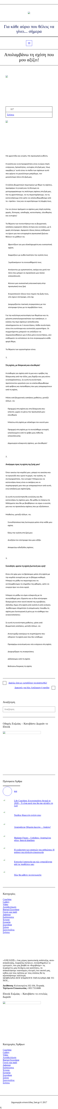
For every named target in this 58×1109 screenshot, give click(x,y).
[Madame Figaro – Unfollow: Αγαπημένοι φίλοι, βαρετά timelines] (7, 839)
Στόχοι (6, 927)
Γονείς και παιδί (10, 912)
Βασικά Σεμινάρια (11, 909)
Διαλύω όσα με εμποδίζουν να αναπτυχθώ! (27, 683)
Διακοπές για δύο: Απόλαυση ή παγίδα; (32, 687)
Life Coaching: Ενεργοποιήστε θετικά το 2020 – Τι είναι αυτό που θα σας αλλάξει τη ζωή (33, 803)
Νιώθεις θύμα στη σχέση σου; (27, 815)
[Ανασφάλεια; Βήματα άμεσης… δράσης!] (7, 827)
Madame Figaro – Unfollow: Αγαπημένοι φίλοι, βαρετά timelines (32, 839)
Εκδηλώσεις (8, 917)
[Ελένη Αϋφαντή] (29, 12)
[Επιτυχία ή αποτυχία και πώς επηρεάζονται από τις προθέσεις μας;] (7, 862)
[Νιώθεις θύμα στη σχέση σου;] (7, 815)
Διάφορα (7, 914)
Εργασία (6, 922)
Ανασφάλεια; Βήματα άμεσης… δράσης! (32, 827)
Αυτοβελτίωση (9, 907)
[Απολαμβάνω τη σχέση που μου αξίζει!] (29, 90)
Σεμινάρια (7, 925)
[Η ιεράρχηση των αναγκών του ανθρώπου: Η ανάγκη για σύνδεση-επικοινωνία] (7, 851)
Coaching (7, 899)
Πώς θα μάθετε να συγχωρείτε (28, 875)
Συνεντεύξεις (8, 930)
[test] (7, 791)
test (15, 791)
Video (5, 904)
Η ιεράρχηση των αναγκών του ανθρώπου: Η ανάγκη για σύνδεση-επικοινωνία (34, 851)
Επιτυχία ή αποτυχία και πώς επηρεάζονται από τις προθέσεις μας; (33, 863)
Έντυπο (6, 919)
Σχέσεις (10, 114)
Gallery (6, 902)
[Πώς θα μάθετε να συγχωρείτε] (7, 874)
